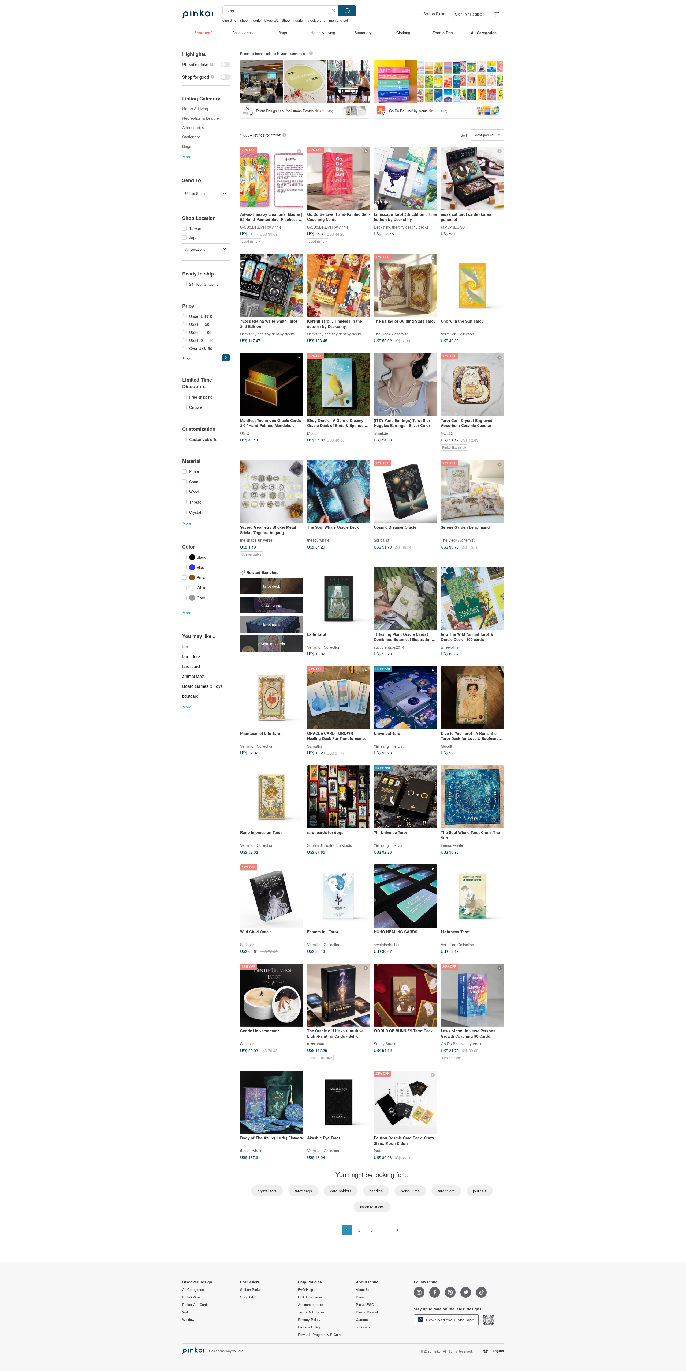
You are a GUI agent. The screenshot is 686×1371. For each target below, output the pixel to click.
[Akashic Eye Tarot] (338, 1102)
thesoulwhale (318, 540)
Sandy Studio (385, 1043)
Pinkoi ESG (365, 1304)
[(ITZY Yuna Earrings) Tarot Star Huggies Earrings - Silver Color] (405, 384)
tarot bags (303, 1191)
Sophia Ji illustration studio (329, 845)
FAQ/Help (305, 1289)
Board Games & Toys (202, 686)
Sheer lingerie (292, 20)
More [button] (186, 156)
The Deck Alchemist (391, 334)
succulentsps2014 (389, 646)
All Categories (193, 1289)
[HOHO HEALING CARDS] (405, 896)
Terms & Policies (311, 1312)
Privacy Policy (309, 1319)
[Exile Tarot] (338, 598)
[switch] (206, 64)
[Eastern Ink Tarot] (338, 896)
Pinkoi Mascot (367, 1312)
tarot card (191, 666)
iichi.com (363, 1327)
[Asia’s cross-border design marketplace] (197, 14)
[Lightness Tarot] (472, 896)
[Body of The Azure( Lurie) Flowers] (271, 1102)
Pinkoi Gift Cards (195, 1304)
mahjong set (338, 20)
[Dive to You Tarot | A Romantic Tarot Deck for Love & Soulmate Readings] (472, 697)
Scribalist (381, 540)
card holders (340, 1191)
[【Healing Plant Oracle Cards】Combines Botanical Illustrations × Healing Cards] (405, 598)
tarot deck (191, 656)
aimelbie (381, 433)
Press (360, 1297)
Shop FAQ (248, 1297)
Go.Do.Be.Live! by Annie (261, 226)
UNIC (244, 433)
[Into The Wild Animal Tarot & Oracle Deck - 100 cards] (472, 598)
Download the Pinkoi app (449, 1320)
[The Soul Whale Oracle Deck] (338, 491)
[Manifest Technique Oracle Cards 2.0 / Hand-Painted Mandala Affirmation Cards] (271, 384)
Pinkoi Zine (191, 1297)
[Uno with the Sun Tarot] (472, 285)
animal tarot (193, 676)
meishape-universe (256, 540)
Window (188, 1319)
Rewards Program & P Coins (320, 1334)
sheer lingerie (250, 20)
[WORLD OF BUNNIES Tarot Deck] (405, 995)
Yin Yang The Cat (389, 746)
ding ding (229, 20)
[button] (226, 357)
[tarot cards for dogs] (338, 797)
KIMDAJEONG (453, 226)
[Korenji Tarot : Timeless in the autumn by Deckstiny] (338, 285)
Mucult (312, 433)
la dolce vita (316, 20)
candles (376, 1191)
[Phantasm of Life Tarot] (271, 697)
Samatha (314, 746)
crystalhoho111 (387, 944)
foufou (379, 1150)
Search (347, 10)
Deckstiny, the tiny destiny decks (401, 226)
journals (479, 1191)
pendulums (410, 1191)
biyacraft (271, 20)
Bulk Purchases (310, 1297)
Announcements (310, 1304)
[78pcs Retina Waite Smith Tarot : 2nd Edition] (271, 285)
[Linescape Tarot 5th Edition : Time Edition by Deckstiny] (405, 178)
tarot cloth (446, 1191)
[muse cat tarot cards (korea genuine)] (472, 178)
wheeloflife (450, 646)
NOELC (447, 433)
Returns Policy (309, 1327)
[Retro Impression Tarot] (271, 797)
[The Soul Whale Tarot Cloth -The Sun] (472, 797)
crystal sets (267, 1191)
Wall (185, 1312)
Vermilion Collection (457, 334)
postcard (190, 696)
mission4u (315, 1043)
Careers (362, 1319)
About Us (363, 1289)
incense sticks (372, 1207)
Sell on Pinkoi (434, 13)
